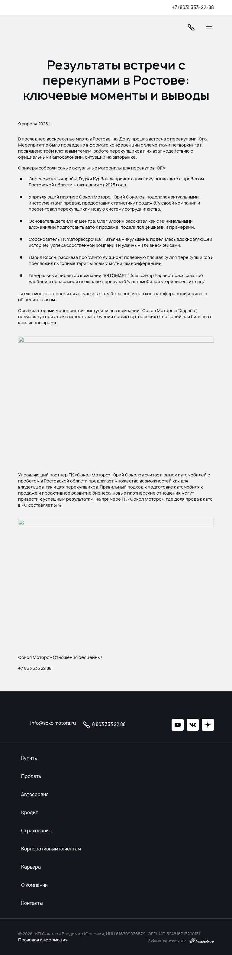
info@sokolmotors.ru (53, 723)
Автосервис (35, 795)
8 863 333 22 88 (108, 724)
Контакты (32, 903)
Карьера (31, 867)
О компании (34, 885)
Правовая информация (43, 940)
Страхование (36, 831)
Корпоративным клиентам (51, 849)
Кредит (29, 813)
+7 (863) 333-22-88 (193, 7)
